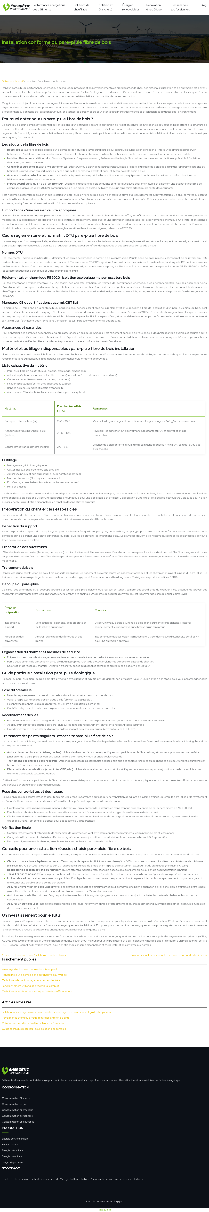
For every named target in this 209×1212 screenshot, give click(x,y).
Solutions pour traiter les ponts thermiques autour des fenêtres (167, 955)
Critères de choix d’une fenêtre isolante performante (33, 1023)
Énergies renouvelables (131, 7)
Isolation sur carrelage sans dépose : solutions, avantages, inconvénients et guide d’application (57, 1012)
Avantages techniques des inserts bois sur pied (29, 969)
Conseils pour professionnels (180, 7)
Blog (204, 5)
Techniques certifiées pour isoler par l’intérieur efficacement (37, 991)
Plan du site (104, 1210)
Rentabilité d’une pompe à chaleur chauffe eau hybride (34, 974)
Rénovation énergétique (154, 7)
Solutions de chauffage (81, 7)
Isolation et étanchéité (105, 7)
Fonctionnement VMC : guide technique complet (30, 986)
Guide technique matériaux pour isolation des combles (34, 1029)
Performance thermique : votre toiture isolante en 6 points (35, 1017)
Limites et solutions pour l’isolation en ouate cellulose (36, 955)
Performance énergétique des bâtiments (48, 7)
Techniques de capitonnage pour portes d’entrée (31, 980)
